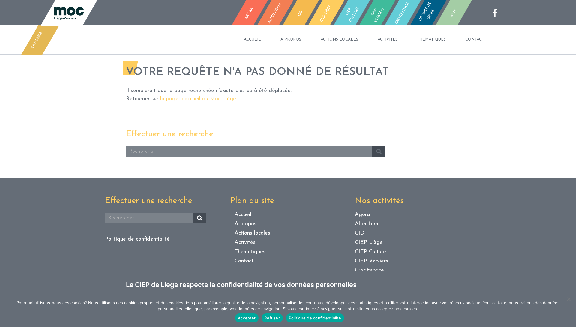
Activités (388, 39)
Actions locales (339, 39)
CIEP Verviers (371, 261)
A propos (290, 39)
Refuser (272, 318)
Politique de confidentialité (137, 239)
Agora (362, 215)
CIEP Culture (370, 252)
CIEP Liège (369, 242)
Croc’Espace (369, 270)
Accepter (247, 318)
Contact (474, 39)
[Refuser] (569, 299)
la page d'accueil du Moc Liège (198, 99)
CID (359, 233)
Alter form (367, 224)
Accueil (252, 39)
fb (497, 13)
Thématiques (431, 39)
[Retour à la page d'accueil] (69, 13)
